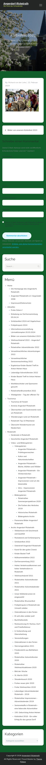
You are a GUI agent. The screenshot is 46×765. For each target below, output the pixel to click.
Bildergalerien (20, 495)
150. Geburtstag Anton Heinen (27, 712)
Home (9, 285)
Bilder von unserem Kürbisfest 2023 (26, 336)
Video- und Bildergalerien (21, 443)
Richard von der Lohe (17, 82)
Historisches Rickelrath (27, 512)
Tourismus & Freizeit (19, 402)
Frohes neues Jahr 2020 (24, 683)
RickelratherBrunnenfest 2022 (23, 391)
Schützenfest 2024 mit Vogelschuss (25, 321)
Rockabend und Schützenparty (27, 538)
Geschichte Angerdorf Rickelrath (24, 439)
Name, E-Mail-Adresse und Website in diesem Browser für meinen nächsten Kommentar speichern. (24, 224)
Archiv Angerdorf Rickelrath (22, 527)
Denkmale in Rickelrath (20, 435)
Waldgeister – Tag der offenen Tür (25, 395)
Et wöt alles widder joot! (25, 616)
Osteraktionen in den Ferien (26, 612)
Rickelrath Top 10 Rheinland (22, 421)
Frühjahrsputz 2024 (19, 325)
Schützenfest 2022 (22, 542)
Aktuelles (11, 307)
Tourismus (11, 398)
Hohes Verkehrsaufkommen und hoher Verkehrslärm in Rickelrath (28, 568)
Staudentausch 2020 (23, 679)
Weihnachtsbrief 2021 (24, 576)
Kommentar (7, 156)
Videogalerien (20, 446)
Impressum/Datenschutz (21, 303)
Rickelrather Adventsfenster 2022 (25, 347)
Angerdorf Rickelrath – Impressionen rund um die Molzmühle (28, 481)
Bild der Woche (21, 671)
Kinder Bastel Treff (22, 553)
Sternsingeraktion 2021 (24, 646)
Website (5, 209)
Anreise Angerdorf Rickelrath (23, 406)
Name (5, 186)
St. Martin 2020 (21, 675)
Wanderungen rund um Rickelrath (25, 417)
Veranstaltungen (21, 638)
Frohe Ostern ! (17, 310)
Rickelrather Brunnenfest (25, 601)
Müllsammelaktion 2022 (25, 557)
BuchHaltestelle (21, 620)
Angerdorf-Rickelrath (15, 3)
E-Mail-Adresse (9, 198)
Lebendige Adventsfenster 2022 (24, 372)
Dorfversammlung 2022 (24, 561)
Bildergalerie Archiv (26, 516)
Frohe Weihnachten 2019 (25, 687)
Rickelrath (11, 432)
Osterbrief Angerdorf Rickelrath (28, 545)
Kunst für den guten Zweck (26, 549)
